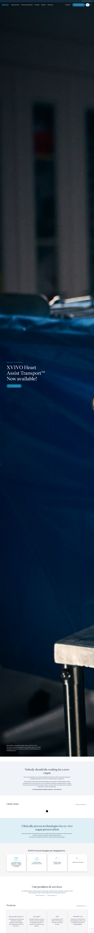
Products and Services (27, 4)
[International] (5, 5)
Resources (50, 4)
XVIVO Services (51, 895)
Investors (67, 4)
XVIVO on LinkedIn (80, 804)
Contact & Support (78, 4)
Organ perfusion (15, 4)
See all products (81, 906)
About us (43, 4)
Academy (37, 4)
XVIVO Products (39, 895)
